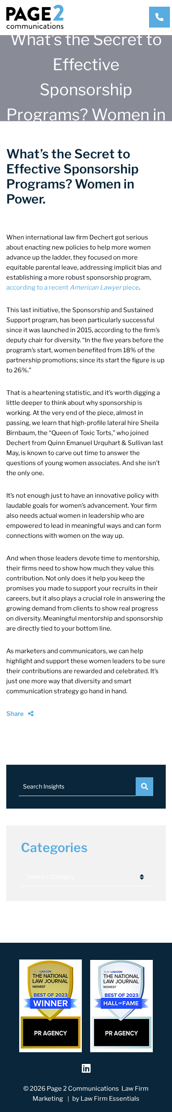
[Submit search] (144, 786)
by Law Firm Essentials (105, 1098)
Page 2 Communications (83, 1088)
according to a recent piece (72, 287)
